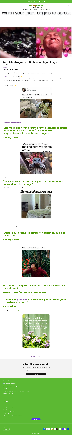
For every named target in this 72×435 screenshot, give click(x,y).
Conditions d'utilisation (8, 413)
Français (5, 429)
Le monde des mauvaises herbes (12, 122)
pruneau (22, 299)
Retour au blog (37, 356)
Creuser (5, 76)
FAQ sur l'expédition (7, 409)
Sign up (36, 374)
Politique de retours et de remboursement (12, 415)
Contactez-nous (6, 405)
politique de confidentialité (9, 411)
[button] (25, 9)
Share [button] (5, 67)
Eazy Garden (37, 433)
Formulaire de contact (8, 407)
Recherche (5, 403)
